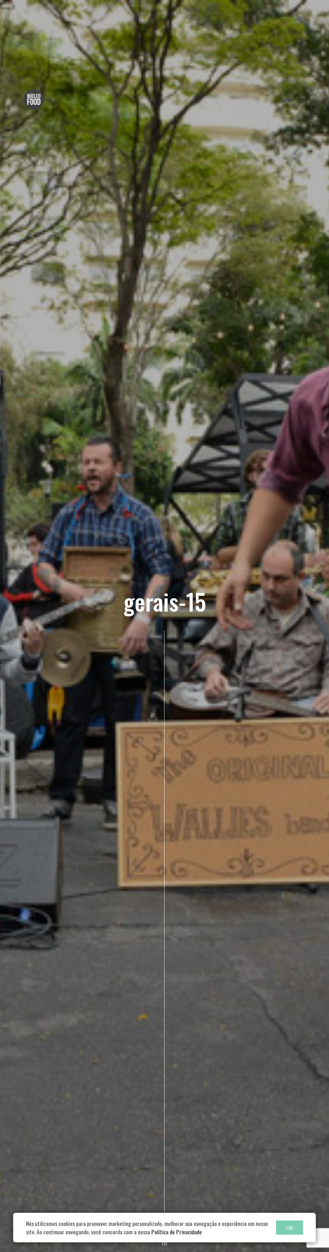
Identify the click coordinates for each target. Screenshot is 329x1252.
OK (289, 1227)
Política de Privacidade (176, 1232)
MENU (287, 100)
